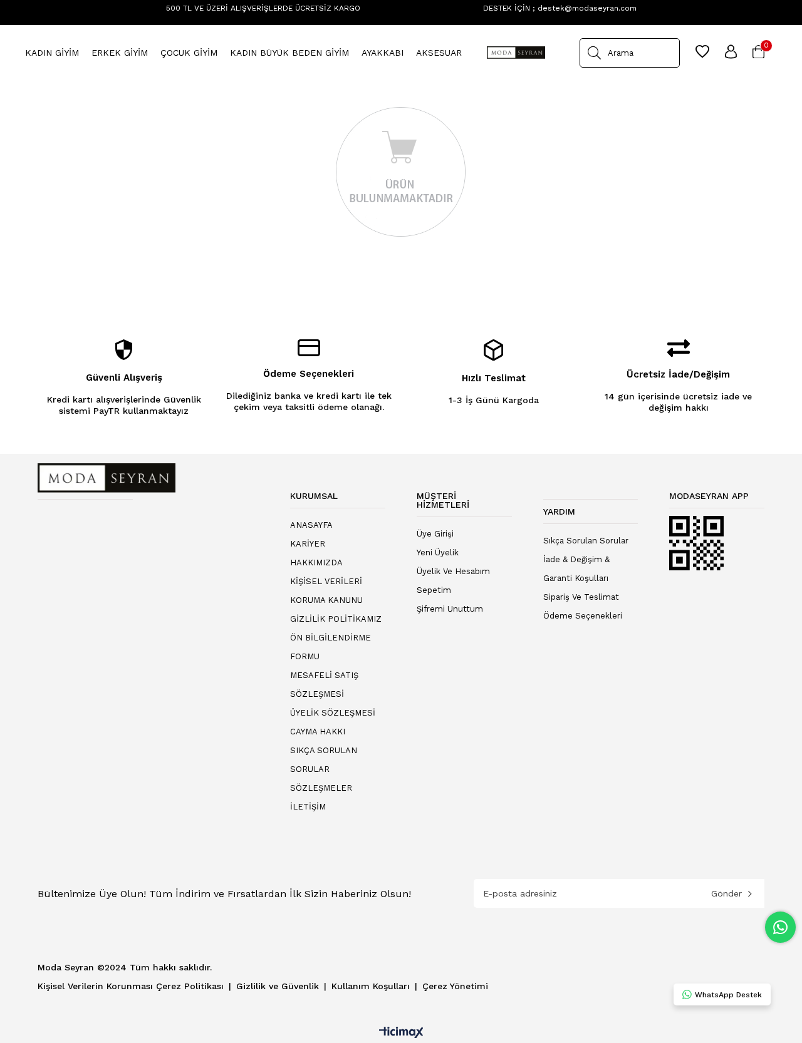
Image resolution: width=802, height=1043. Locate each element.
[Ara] (594, 53)
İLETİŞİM (308, 806)
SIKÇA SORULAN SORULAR (323, 760)
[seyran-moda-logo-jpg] (106, 478)
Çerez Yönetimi (455, 986)
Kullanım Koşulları (372, 986)
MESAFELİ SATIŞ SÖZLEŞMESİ (324, 684)
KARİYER (307, 543)
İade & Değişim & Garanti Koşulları (576, 569)
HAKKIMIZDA (316, 562)
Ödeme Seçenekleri (582, 615)
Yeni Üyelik (438, 552)
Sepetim (434, 590)
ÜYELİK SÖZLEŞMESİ (332, 712)
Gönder (726, 893)
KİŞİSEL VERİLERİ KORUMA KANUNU (326, 591)
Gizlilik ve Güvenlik (279, 986)
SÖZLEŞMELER (321, 788)
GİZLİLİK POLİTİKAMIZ (336, 619)
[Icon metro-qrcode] (696, 543)
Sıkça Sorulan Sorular (585, 540)
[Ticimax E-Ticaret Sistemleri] (401, 1033)
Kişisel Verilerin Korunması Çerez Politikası (132, 986)
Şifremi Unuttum (450, 609)
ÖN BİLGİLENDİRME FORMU (330, 647)
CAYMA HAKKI (317, 731)
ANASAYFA (311, 525)
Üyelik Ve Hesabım (453, 571)
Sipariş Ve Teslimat (581, 597)
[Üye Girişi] (731, 52)
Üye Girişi (435, 533)
